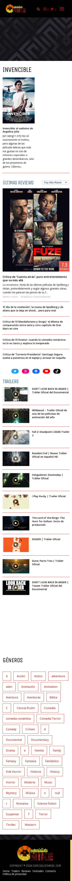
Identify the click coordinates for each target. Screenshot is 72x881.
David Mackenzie (42, 296)
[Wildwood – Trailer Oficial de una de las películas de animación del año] (16, 416)
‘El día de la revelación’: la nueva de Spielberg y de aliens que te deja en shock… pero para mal (33, 308)
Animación (28, 687)
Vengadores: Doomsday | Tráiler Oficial (47, 476)
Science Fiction (46, 803)
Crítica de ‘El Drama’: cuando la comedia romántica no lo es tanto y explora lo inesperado (34, 341)
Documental (14, 740)
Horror (10, 782)
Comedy (11, 729)
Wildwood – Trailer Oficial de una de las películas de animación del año (49, 414)
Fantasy (11, 761)
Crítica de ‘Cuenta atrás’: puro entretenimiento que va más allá (35, 278)
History (55, 772)
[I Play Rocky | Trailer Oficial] (16, 502)
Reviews (26, 871)
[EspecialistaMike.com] (15, 12)
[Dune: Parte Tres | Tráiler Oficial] (16, 566)
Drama (10, 750)
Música (30, 793)
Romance (22, 803)
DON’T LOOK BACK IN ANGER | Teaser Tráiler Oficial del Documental (50, 586)
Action (38, 676)
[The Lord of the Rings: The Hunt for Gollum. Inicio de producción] (16, 523)
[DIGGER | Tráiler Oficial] (16, 545)
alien (9, 687)
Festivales (38, 871)
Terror (43, 814)
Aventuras (34, 697)
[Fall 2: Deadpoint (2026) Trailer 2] (16, 437)
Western (30, 825)
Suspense (12, 814)
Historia (35, 772)
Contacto (50, 871)
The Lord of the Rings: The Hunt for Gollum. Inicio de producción (48, 521)
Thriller (11, 825)
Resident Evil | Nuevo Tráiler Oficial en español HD (49, 455)
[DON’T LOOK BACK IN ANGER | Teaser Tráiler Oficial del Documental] (16, 588)
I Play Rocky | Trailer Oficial (49, 496)
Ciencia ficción (26, 708)
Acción (14, 296)
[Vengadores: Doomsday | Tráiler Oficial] (16, 480)
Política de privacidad (14, 874)
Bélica (53, 697)
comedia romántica (18, 719)
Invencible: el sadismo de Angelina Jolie (18, 130)
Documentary (40, 740)
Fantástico (52, 761)
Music (48, 782)
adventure (58, 676)
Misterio (29, 782)
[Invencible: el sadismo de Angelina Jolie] (19, 100)
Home (6, 871)
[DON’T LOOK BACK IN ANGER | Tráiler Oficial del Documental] (16, 394)
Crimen (30, 729)
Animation (50, 687)
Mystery (11, 793)
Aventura (12, 697)
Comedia (49, 708)
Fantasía (30, 761)
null (57, 793)
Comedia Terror (50, 719)
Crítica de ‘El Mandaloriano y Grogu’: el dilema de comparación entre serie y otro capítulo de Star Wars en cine (33, 325)
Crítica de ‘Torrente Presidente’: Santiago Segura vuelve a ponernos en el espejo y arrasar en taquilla (34, 356)
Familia (39, 750)
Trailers (15, 871)
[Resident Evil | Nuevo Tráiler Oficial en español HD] (16, 459)
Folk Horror (13, 772)
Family (57, 750)
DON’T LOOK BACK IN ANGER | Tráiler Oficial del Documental (50, 390)
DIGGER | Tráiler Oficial (46, 539)
